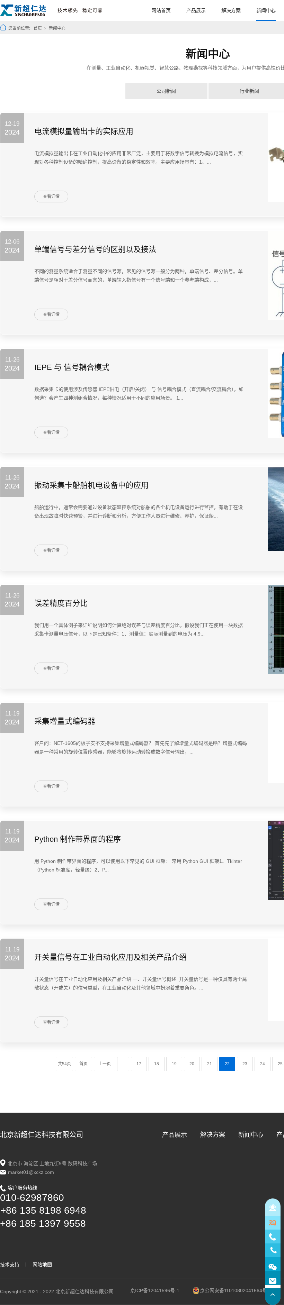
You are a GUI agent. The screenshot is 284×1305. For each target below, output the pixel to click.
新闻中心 (266, 10)
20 (191, 1063)
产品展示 (196, 10)
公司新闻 (166, 91)
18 (156, 1063)
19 (174, 1063)
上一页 (104, 1063)
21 (209, 1063)
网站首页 (161, 10)
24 (262, 1063)
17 (138, 1063)
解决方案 (231, 10)
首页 (38, 28)
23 (244, 1063)
